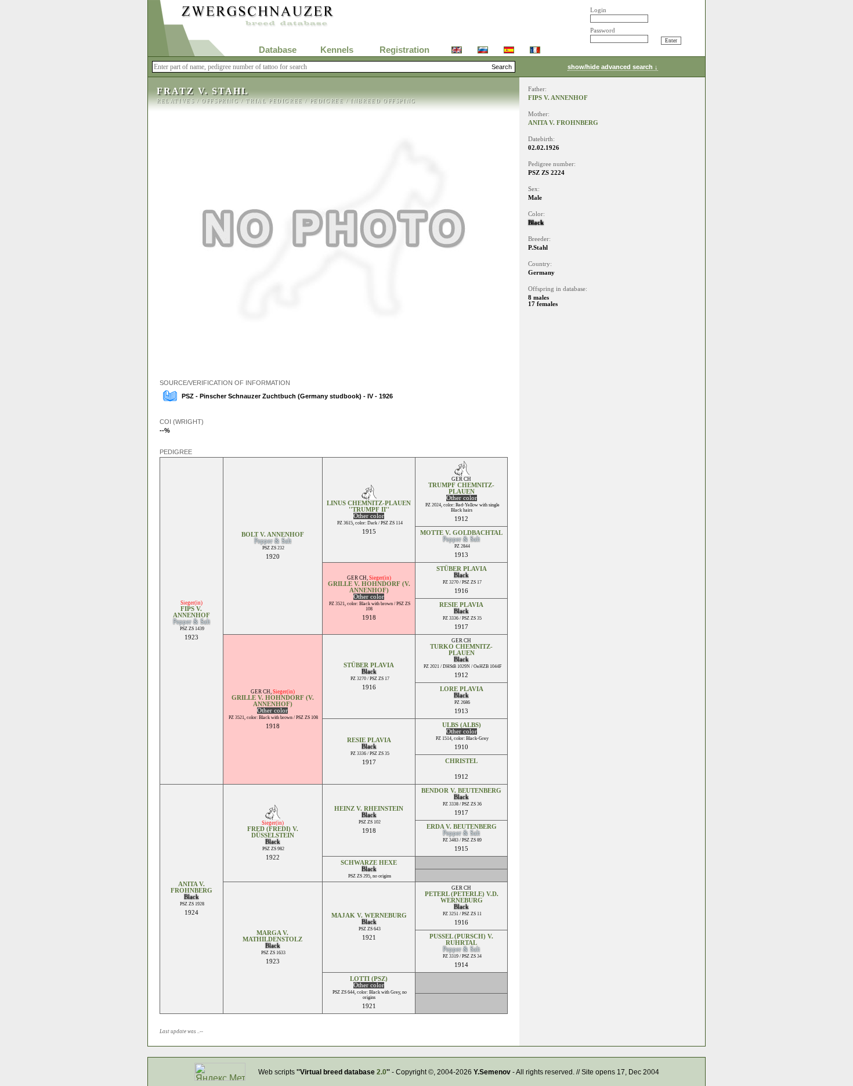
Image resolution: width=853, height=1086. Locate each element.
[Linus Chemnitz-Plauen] (369, 497)
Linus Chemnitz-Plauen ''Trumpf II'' (369, 506)
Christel (461, 761)
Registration (404, 50)
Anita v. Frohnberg (191, 887)
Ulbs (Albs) (461, 725)
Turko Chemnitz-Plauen (461, 649)
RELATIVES (175, 101)
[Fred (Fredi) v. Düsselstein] (272, 817)
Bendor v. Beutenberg (461, 790)
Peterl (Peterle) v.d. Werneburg (461, 897)
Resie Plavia (461, 605)
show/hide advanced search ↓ (613, 66)
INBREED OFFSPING (383, 101)
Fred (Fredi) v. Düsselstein (272, 832)
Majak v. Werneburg (369, 915)
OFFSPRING (219, 101)
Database (278, 50)
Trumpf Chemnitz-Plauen (461, 488)
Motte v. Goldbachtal (461, 533)
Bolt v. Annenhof (272, 534)
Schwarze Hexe (369, 863)
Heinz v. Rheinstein (368, 808)
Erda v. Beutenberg (461, 827)
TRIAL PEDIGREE (273, 101)
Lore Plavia (461, 689)
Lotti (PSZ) (369, 979)
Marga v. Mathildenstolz (272, 936)
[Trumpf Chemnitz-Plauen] (461, 473)
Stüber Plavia (461, 569)
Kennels (336, 50)
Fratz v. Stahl (203, 91)
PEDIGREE (327, 101)
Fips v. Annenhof (191, 612)
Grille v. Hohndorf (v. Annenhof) (369, 587)
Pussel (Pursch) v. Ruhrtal (461, 939)
